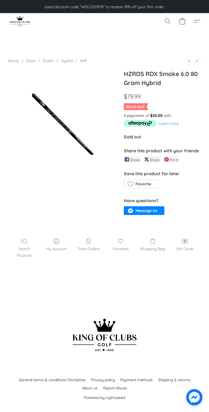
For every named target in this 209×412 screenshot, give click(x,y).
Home (13, 60)
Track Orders (88, 248)
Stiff (83, 60)
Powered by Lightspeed (104, 397)
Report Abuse (115, 388)
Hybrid (67, 60)
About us (90, 388)
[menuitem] (189, 61)
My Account (56, 248)
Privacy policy (103, 379)
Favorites (121, 248)
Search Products (24, 252)
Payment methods (136, 379)
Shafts (48, 60)
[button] (20, 21)
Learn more (169, 123)
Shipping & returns (174, 379)
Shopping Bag (152, 248)
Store (30, 60)
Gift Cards (184, 248)
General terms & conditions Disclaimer (52, 379)
